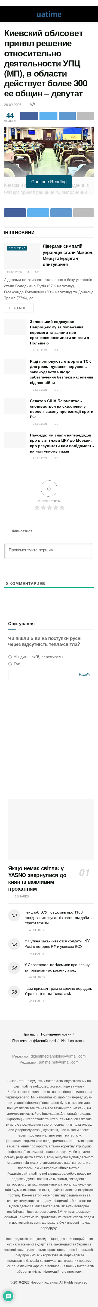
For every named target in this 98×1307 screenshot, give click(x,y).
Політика (17, 248)
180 (55, 458)
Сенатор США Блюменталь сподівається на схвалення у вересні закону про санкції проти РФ (61, 408)
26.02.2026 (13, 104)
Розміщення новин (56, 1034)
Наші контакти (72, 1040)
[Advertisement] (49, 742)
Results (84, 674)
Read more (19, 308)
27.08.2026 (14, 272)
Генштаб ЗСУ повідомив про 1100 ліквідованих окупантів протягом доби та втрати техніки (59, 917)
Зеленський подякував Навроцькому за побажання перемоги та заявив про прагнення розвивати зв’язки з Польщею (59, 332)
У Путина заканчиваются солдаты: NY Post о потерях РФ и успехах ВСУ (56, 943)
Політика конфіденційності (34, 1040)
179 (55, 390)
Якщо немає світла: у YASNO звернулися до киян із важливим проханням (37, 878)
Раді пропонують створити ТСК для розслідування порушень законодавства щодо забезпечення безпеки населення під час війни (61, 371)
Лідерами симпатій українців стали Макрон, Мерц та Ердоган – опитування (68, 255)
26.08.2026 (40, 350)
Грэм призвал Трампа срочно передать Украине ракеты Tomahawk (58, 990)
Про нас (29, 1034)
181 (37, 272)
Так (16, 663)
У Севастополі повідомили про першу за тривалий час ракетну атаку (56, 967)
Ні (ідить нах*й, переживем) (38, 656)
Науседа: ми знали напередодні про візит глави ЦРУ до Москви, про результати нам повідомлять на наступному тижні (62, 443)
